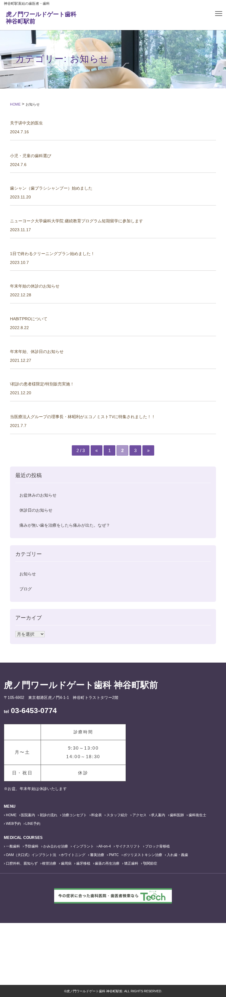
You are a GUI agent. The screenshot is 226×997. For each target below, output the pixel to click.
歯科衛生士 (197, 815)
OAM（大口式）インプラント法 (31, 855)
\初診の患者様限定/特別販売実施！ (42, 384)
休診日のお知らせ (35, 510)
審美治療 (97, 855)
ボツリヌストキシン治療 (142, 855)
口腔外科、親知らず (22, 863)
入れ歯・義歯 (177, 855)
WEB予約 (13, 824)
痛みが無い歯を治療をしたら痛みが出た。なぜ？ (64, 525)
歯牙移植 (83, 863)
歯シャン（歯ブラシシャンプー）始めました (51, 188)
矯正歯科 (131, 863)
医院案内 (28, 815)
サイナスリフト (128, 846)
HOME (11, 815)
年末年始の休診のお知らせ (34, 286)
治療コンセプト (74, 815)
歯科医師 (177, 815)
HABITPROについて (28, 318)
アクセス (139, 815)
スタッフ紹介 (117, 815)
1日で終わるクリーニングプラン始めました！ (52, 253)
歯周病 (66, 863)
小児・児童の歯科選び (30, 155)
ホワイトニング (73, 855)
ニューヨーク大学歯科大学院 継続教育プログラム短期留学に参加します (76, 221)
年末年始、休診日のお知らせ (37, 351)
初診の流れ (48, 815)
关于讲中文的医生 (26, 123)
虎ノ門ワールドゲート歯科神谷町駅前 (41, 17)
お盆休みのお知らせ (37, 495)
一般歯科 (13, 846)
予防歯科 (31, 846)
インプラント (83, 846)
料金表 (96, 815)
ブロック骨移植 (157, 846)
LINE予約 (32, 824)
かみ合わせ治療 (55, 846)
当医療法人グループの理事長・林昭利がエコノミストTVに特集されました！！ (82, 416)
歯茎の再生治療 (107, 863)
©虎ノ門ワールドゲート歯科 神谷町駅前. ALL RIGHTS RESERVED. (113, 991)
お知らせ (27, 573)
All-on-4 (104, 846)
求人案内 (158, 815)
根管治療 (49, 863)
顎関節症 (150, 863)
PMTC (114, 855)
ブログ (25, 589)
